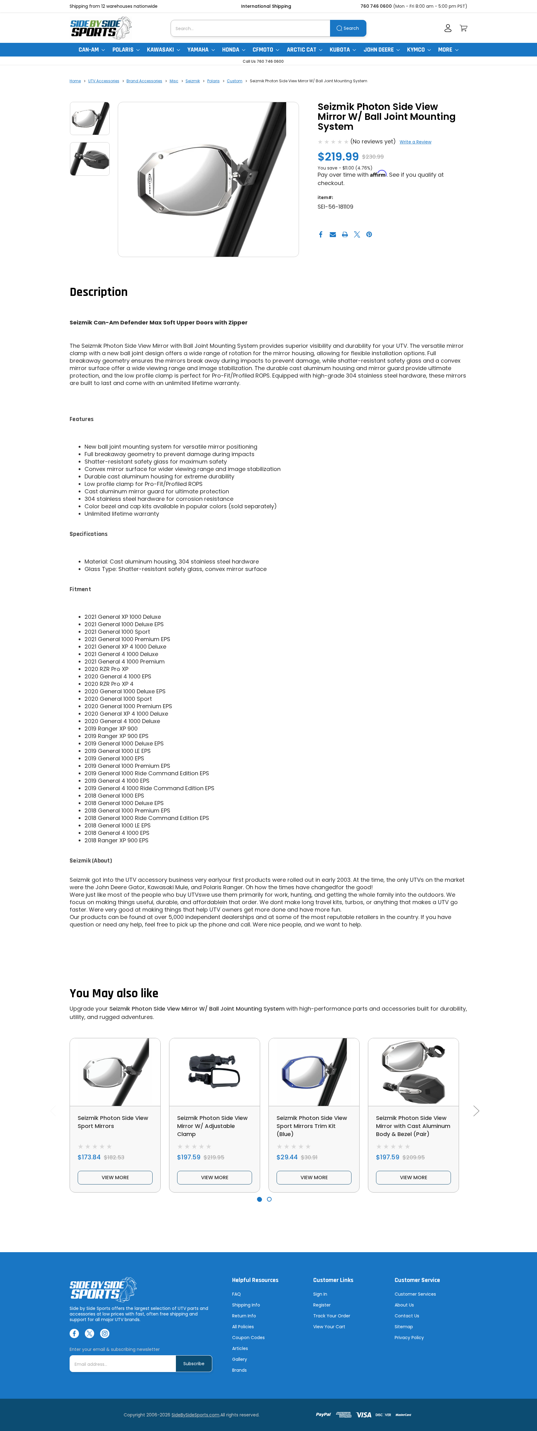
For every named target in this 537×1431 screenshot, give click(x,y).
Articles (240, 1348)
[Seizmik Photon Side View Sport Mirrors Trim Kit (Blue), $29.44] (314, 1072)
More (445, 50)
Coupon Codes (248, 1337)
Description (99, 292)
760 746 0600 (376, 6)
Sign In (320, 1294)
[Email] (333, 234)
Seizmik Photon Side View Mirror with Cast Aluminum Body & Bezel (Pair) (413, 1126)
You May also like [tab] (114, 994)
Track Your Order (331, 1316)
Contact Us (407, 1316)
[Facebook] (321, 234)
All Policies (243, 1327)
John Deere (379, 50)
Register (322, 1305)
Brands (239, 1370)
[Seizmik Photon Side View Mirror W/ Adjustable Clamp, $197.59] (214, 1072)
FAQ (236, 1294)
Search (351, 28)
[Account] (448, 28)
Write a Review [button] (415, 142)
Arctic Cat (302, 50)
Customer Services (415, 1294)
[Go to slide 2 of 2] (269, 1199)
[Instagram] (104, 1333)
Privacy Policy (409, 1337)
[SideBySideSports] (101, 28)
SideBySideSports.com (195, 1415)
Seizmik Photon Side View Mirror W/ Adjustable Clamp (212, 1126)
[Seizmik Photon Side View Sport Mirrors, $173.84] (115, 1072)
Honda (231, 50)
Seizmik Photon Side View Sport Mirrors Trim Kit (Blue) (312, 1126)
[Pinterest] (369, 234)
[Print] (345, 234)
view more (115, 1177)
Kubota (340, 50)
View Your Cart (329, 1327)
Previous (53, 1110)
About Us (404, 1305)
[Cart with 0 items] (463, 28)
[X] (357, 234)
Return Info (244, 1316)
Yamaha (198, 50)
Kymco (416, 50)
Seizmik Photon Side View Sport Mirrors (113, 1122)
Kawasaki (161, 50)
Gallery (239, 1359)
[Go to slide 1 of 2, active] (259, 1199)
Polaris (123, 50)
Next (476, 1110)
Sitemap (404, 1327)
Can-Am (89, 50)
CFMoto (263, 50)
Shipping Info (246, 1305)
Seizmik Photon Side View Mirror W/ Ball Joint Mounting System (197, 1008)
